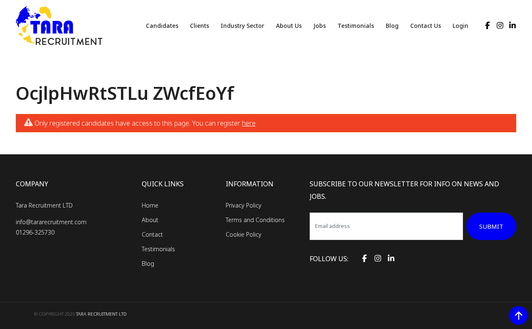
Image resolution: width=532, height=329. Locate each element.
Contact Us (425, 26)
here (249, 123)
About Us (289, 26)
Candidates (162, 26)
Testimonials (355, 26)
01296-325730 (35, 232)
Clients (199, 26)
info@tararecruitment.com (51, 222)
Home (150, 205)
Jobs (319, 26)
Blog (392, 26)
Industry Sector (242, 26)
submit (491, 226)
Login (460, 26)
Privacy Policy (243, 205)
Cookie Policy (243, 234)
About (150, 220)
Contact (152, 234)
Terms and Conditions (255, 220)
